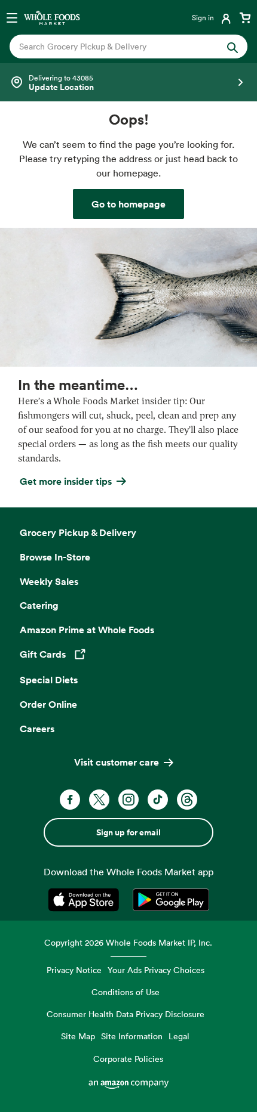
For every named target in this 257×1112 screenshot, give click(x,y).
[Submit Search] (232, 46)
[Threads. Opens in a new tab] (187, 799)
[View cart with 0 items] (245, 17)
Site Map (78, 1036)
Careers (37, 728)
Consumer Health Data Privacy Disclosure (125, 1014)
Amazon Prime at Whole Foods (87, 629)
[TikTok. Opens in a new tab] (158, 799)
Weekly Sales (49, 581)
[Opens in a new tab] (86, 900)
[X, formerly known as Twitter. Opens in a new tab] (99, 799)
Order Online (48, 704)
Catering (39, 605)
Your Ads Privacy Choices (156, 969)
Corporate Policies (128, 1058)
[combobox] (117, 46)
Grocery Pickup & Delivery (78, 532)
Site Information (132, 1036)
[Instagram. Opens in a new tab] (128, 799)
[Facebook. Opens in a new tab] (70, 799)
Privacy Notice (74, 969)
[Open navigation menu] (12, 17)
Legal (179, 1036)
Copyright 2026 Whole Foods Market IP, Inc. (128, 942)
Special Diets (49, 679)
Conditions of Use (125, 992)
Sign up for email (128, 832)
